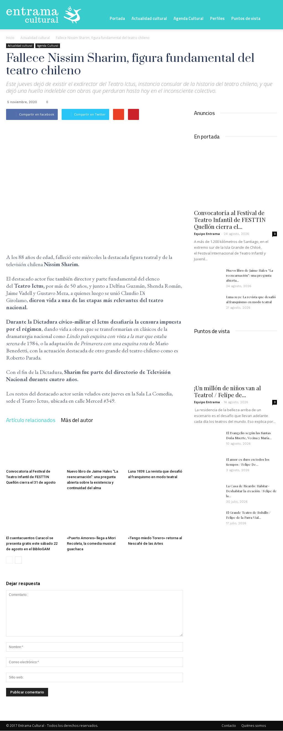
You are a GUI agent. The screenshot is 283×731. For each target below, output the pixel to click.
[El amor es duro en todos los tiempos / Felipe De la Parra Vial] (208, 466)
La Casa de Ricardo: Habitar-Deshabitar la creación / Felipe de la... (251, 491)
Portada (117, 18)
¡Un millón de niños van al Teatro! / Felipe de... (227, 391)
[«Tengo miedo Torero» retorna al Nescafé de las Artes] (155, 514)
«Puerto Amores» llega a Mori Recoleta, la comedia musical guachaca (91, 543)
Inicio (10, 37)
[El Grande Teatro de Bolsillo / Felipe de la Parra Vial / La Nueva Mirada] (208, 519)
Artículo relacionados (30, 420)
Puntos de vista (245, 18)
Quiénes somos (253, 725)
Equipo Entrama (207, 234)
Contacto (229, 725)
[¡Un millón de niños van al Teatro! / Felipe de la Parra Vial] (235, 360)
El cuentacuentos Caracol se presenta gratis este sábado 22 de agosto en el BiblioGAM (31, 543)
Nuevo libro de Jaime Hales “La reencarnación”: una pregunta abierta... (249, 275)
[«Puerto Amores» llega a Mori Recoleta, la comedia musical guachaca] (94, 514)
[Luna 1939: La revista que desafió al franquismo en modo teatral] (155, 448)
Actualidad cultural (149, 18)
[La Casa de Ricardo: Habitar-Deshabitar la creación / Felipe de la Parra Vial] (208, 493)
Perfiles (217, 18)
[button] (270, 18)
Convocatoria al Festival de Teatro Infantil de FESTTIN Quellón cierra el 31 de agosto (31, 476)
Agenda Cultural (188, 18)
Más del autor (77, 420)
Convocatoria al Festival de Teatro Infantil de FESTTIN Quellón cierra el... (230, 219)
